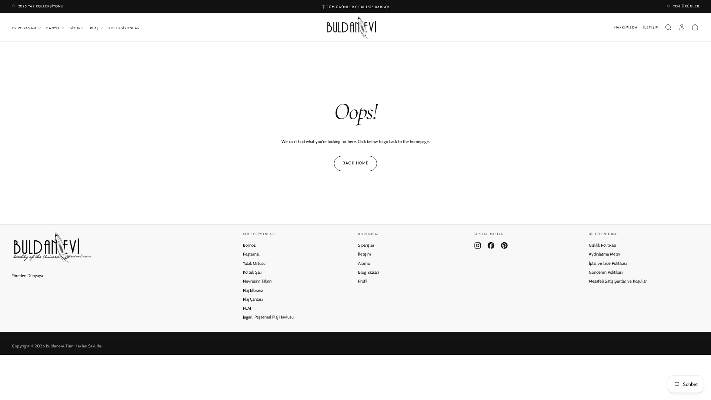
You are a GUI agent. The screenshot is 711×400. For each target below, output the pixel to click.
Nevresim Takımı (257, 281)
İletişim (364, 254)
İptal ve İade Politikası (608, 263)
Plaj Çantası (253, 299)
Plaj (94, 28)
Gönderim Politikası (605, 272)
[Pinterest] (504, 245)
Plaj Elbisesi (253, 290)
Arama (364, 263)
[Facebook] (491, 245)
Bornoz (249, 245)
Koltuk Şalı (252, 272)
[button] (668, 27)
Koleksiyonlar (124, 28)
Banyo (52, 28)
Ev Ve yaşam (24, 28)
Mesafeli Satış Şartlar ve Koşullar (618, 281)
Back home (355, 163)
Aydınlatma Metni (604, 254)
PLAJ (247, 308)
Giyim (75, 28)
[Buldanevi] (52, 247)
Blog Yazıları (368, 272)
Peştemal (251, 254)
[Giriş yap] (682, 27)
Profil (362, 281)
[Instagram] (478, 245)
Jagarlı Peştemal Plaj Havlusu (268, 317)
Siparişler (366, 245)
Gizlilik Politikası (602, 245)
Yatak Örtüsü (254, 263)
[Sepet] (695, 27)
